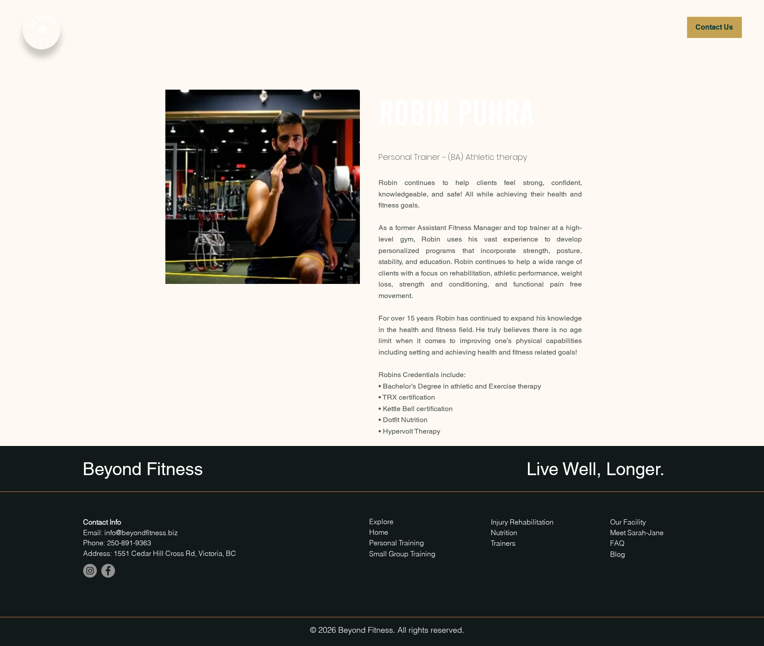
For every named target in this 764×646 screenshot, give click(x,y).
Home (378, 532)
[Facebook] (108, 571)
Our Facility (628, 522)
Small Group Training (402, 553)
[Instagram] (90, 571)
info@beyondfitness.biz (141, 532)
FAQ (617, 543)
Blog (617, 554)
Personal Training (397, 542)
